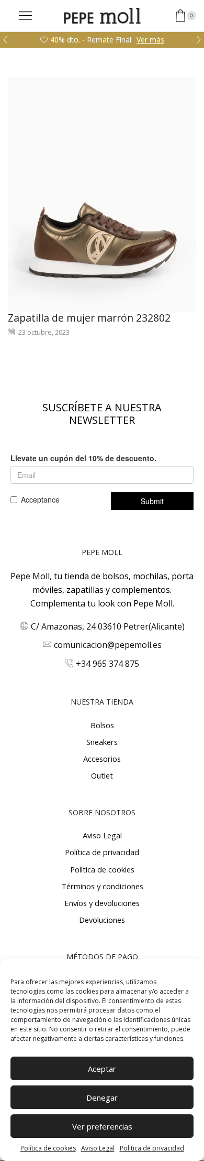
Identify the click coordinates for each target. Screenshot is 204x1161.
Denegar (102, 1097)
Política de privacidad (102, 852)
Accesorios (102, 758)
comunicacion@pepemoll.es (108, 645)
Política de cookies (48, 1148)
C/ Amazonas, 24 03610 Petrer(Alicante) (108, 626)
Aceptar (102, 1068)
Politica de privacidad (152, 1148)
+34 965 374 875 (107, 663)
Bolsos (102, 725)
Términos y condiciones (102, 886)
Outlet (102, 775)
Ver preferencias (102, 1126)
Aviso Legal (98, 1148)
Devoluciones (102, 919)
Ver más (150, 40)
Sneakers (102, 742)
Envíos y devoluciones (102, 903)
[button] (5, 40)
